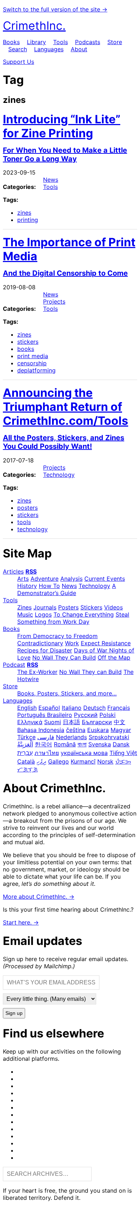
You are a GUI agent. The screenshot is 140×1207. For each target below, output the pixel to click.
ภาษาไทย (46, 752)
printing (27, 219)
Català (26, 761)
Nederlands (71, 737)
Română (65, 744)
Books (11, 42)
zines (24, 212)
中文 (119, 722)
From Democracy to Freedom (57, 636)
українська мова (84, 752)
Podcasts (87, 42)
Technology (59, 474)
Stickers (91, 607)
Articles (13, 571)
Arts (23, 578)
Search (17, 49)
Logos (43, 614)
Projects (54, 301)
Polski (107, 714)
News (50, 179)
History (27, 585)
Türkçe (26, 737)
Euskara (98, 729)
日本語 (71, 722)
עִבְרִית (25, 752)
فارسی (45, 737)
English (27, 707)
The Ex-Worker (37, 671)
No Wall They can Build (90, 671)
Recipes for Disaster (44, 650)
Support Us (18, 61)
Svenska (99, 744)
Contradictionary (40, 643)
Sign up (14, 1013)
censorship (32, 363)
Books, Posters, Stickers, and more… (67, 693)
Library (36, 42)
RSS (31, 571)
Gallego (58, 761)
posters (27, 507)
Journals (44, 607)
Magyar (121, 729)
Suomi (52, 722)
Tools (60, 42)
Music (25, 614)
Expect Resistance (106, 643)
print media (32, 356)
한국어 (43, 744)
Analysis (71, 578)
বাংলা (82, 744)
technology (32, 529)
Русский (86, 714)
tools (24, 522)
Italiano (71, 707)
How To (49, 585)
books (25, 348)
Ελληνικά (29, 722)
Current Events (104, 578)
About (79, 49)
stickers (27, 341)
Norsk (105, 761)
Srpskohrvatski (109, 737)
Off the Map (114, 657)
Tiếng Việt (123, 752)
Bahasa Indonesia (40, 729)
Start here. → (21, 922)
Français (118, 707)
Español (49, 707)
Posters (68, 607)
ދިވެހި (41, 761)
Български (97, 722)
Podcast (14, 664)
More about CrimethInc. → (38, 896)
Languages (49, 49)
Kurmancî (83, 761)
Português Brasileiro (44, 714)
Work (72, 643)
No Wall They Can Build (64, 657)
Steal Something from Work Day (73, 618)
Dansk (121, 744)
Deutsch (94, 707)
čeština (75, 729)
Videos (113, 607)
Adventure (45, 578)
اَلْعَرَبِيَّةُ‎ (25, 744)
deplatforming (36, 370)
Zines (24, 607)
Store (114, 42)
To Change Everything (83, 614)
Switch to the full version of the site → (55, 9)
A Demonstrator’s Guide (66, 589)
